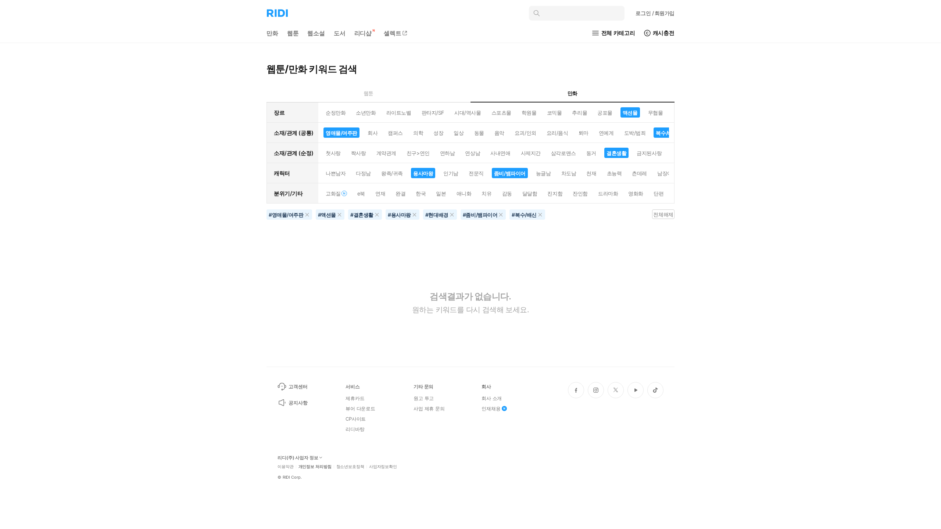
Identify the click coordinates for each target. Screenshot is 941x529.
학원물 (529, 112)
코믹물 (554, 112)
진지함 (554, 193)
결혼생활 (616, 153)
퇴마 (583, 133)
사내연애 (500, 153)
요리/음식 (557, 133)
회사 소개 (492, 398)
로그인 (655, 13)
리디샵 (363, 33)
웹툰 (293, 33)
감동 (507, 193)
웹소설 (316, 33)
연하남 (447, 153)
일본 (441, 193)
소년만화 (366, 112)
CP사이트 (356, 419)
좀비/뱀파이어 (510, 173)
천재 (591, 173)
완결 (400, 193)
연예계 (606, 133)
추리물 (579, 112)
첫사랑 (333, 153)
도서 (340, 33)
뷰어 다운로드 (360, 408)
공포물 (604, 112)
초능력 (614, 173)
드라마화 (608, 193)
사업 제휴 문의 (429, 408)
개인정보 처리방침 (315, 466)
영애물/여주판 (341, 133)
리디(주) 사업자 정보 (298, 457)
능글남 (543, 173)
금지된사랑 (649, 153)
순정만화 (336, 112)
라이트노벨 (398, 112)
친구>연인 (418, 153)
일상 (459, 133)
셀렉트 (392, 33)
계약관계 (386, 153)
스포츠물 (501, 112)
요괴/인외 (525, 133)
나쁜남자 (336, 173)
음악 (499, 133)
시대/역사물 (467, 112)
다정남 (363, 173)
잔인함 (580, 193)
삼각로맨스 (563, 153)
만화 (272, 33)
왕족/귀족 (392, 173)
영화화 (635, 193)
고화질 (333, 193)
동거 (591, 153)
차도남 (568, 173)
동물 (479, 133)
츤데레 (639, 173)
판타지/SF (433, 112)
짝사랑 (358, 153)
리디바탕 (355, 429)
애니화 (464, 193)
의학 (418, 133)
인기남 (450, 173)
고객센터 (298, 386)
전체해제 (663, 214)
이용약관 (286, 466)
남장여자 (667, 173)
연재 (380, 193)
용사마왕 (423, 173)
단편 (658, 193)
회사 (373, 133)
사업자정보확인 (383, 466)
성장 (438, 133)
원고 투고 (424, 398)
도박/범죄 (635, 133)
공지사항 (298, 403)
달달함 (529, 193)
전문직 (476, 173)
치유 (486, 193)
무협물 (655, 112)
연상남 (472, 153)
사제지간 (531, 153)
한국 (421, 193)
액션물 (630, 112)
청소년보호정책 (350, 466)
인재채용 (491, 408)
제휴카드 (355, 398)
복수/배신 (666, 133)
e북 (361, 193)
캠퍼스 (395, 133)
